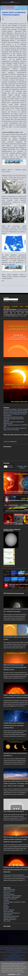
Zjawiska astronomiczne (10, 919)
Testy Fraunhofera (8, 911)
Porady (5, 905)
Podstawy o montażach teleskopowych (14, 421)
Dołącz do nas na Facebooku (11, 429)
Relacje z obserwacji (9, 910)
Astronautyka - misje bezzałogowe (13, 895)
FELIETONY (3, 952)
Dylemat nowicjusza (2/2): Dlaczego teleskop (15, 412)
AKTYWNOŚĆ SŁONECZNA (8, 947)
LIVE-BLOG (11, 952)
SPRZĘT (17, 957)
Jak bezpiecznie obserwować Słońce (13, 417)
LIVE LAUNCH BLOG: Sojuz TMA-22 (14, 811)
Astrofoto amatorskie (9, 894)
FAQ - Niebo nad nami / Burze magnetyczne (15, 428)
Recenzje (6, 908)
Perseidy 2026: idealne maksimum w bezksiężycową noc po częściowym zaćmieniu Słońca (14, 725)
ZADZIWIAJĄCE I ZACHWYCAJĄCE (16, 960)
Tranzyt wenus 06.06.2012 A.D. (12, 913)
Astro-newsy (7, 892)
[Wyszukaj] (26, 2)
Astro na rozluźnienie (9, 891)
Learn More (11, 974)
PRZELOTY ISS (7, 955)
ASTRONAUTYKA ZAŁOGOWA (18, 949)
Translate (14, 301)
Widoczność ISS (8, 423)
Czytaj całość (22, 316)
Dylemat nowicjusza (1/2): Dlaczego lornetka (15, 410)
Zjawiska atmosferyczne (10, 917)
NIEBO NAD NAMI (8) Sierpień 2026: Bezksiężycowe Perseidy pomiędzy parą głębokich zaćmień (15, 667)
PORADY (13, 954)
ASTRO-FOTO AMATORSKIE (14, 950)
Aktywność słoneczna (9, 889)
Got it (19, 974)
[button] (3, 19)
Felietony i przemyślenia (10, 899)
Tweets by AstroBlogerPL (10, 441)
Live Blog (6, 900)
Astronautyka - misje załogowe (12, 897)
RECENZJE (15, 955)
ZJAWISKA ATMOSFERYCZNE (10, 958)
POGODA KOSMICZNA (21, 952)
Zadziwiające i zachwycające (11, 916)
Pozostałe (6, 906)
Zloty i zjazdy (7, 921)
